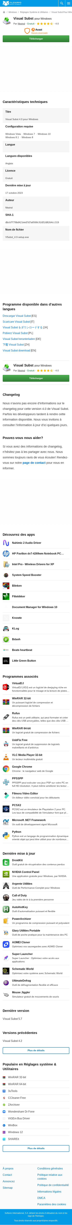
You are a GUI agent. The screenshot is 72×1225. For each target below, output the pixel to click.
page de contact (34, 462)
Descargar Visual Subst (17, 315)
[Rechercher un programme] (61, 3)
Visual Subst (32, 18)
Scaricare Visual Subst (16, 321)
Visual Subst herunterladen (19, 339)
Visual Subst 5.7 (12, 1018)
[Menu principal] (68, 3)
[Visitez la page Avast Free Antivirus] (36, 31)
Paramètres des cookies (51, 1204)
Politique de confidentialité (53, 1185)
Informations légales (49, 1191)
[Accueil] (4, 12)
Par (19, 23)
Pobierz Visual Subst (15, 333)
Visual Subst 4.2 (12, 1041)
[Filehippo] (12, 3)
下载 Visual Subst (13, 344)
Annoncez (9, 1181)
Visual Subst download (16, 350)
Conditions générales (50, 1168)
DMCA (41, 1198)
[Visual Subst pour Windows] (7, 21)
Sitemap (8, 1187)
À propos (8, 1168)
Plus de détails (36, 1050)
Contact (7, 1175)
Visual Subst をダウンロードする (23, 327)
